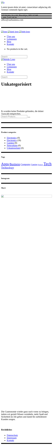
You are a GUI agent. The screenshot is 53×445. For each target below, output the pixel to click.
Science (40, 164)
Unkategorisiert (13, 148)
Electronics (12, 138)
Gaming (10, 143)
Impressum (12, 438)
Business (14, 164)
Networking (12, 145)
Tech (48, 163)
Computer (26, 164)
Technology (7, 167)
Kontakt (10, 440)
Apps (5, 164)
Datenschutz (12, 435)
